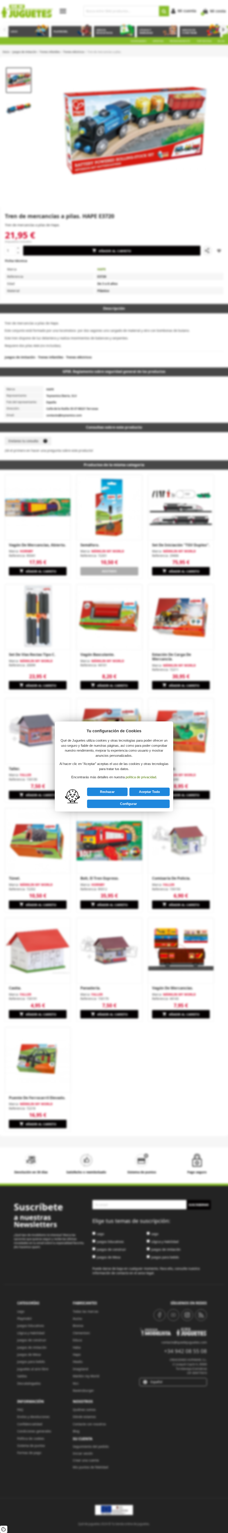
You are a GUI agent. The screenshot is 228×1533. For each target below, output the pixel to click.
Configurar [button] (128, 804)
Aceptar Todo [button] (149, 792)
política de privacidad (141, 777)
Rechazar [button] (107, 792)
